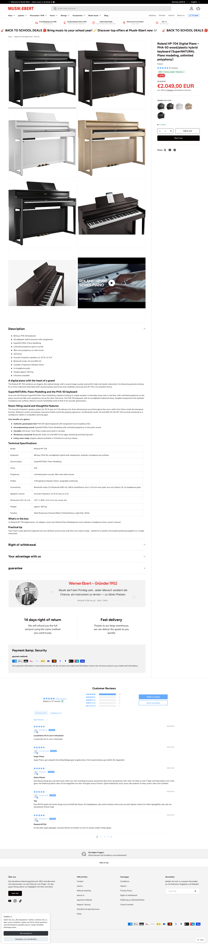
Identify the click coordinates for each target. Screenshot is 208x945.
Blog (106, 15)
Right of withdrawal (128, 895)
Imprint (123, 886)
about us (181, 15)
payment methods (84, 900)
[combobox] (111, 8)
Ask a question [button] (153, 703)
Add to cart (187, 131)
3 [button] (104, 837)
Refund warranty (84, 890)
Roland (160, 64)
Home (10, 37)
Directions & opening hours (88, 909)
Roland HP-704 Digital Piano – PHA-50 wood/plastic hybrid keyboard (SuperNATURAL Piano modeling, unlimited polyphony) (27, 37)
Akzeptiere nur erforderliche (26, 939)
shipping (152, 15)
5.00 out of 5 (61, 698)
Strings (64, 15)
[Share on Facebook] (169, 150)
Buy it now (178, 138)
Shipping (170, 90)
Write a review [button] (153, 697)
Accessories (77, 15)
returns (171, 15)
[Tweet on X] (165, 150)
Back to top (104, 863)
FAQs (79, 914)
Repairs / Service (84, 904)
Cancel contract (126, 904)
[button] (198, 8)
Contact (162, 15)
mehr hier (15, 893)
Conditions (124, 881)
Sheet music (93, 15)
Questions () (56, 713)
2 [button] (101, 837)
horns (52, 15)
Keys (10, 15)
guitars (21, 15)
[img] (39, 726)
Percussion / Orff (37, 15)
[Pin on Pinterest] (174, 150)
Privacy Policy (126, 890)
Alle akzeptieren (26, 933)
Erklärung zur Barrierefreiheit (132, 900)
